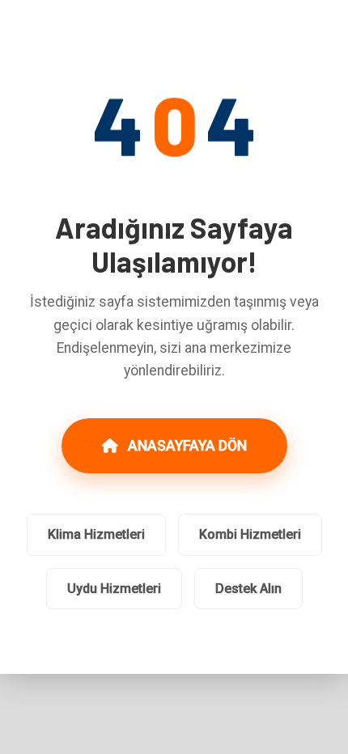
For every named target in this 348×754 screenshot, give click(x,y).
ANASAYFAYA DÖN (187, 446)
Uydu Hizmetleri (114, 588)
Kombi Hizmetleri (250, 534)
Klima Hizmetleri (96, 534)
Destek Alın (248, 588)
